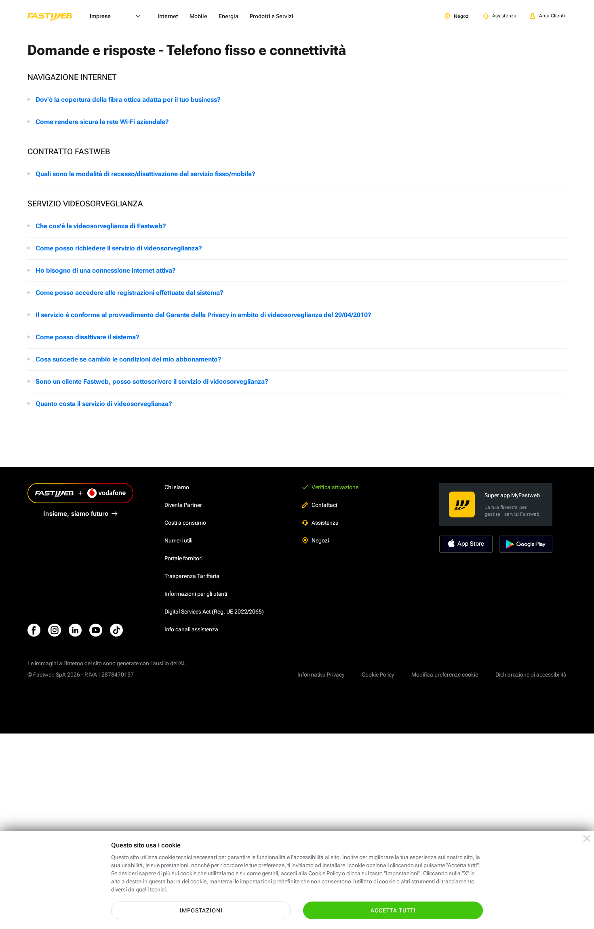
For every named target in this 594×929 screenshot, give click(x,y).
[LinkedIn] (75, 630)
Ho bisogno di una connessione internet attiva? (106, 270)
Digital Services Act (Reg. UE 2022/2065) (214, 611)
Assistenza (325, 522)
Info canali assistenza (191, 629)
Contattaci (324, 505)
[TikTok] (116, 630)
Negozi (320, 540)
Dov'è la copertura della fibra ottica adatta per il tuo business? (128, 99)
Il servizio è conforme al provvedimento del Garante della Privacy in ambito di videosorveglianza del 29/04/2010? (203, 315)
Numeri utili (178, 540)
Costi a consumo (185, 522)
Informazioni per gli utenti (195, 594)
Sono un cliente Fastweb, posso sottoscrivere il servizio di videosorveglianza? (152, 381)
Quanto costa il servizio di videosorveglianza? (104, 404)
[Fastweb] (56, 16)
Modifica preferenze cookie (444, 674)
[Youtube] (95, 630)
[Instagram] (54, 630)
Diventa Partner (183, 505)
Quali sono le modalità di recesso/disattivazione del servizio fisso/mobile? (145, 174)
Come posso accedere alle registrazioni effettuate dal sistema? (129, 292)
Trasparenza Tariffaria (191, 576)
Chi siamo (176, 487)
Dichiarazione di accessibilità (531, 674)
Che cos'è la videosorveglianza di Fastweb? (101, 226)
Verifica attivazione (335, 487)
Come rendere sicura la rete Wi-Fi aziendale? (102, 122)
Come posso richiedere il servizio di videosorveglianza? (119, 248)
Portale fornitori (183, 558)
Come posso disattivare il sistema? (87, 337)
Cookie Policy (378, 674)
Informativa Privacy (320, 674)
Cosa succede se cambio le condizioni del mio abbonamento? (128, 359)
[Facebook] (33, 630)
